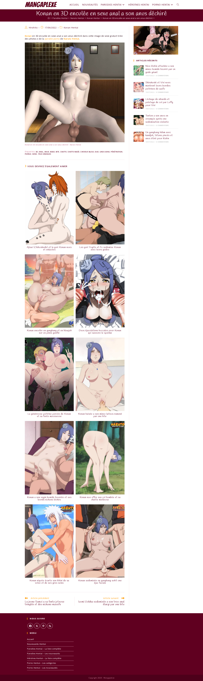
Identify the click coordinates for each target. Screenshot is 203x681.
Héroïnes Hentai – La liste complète (44, 658)
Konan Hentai (71, 27)
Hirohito (33, 27)
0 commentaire (162, 75)
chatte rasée (74, 152)
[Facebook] (30, 626)
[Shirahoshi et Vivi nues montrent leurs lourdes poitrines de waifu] (139, 87)
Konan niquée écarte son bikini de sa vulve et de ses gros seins (49, 581)
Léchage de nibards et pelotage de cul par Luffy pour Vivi (159, 102)
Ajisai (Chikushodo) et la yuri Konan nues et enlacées (49, 248)
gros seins (105, 152)
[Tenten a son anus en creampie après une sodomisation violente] (139, 120)
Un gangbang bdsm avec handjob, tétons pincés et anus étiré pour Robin (159, 135)
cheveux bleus (87, 152)
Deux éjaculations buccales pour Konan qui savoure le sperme (100, 331)
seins (34, 154)
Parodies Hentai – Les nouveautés (43, 653)
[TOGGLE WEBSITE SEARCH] (177, 4)
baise (52, 152)
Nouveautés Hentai (36, 644)
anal (41, 152)
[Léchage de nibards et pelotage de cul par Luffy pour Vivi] (139, 104)
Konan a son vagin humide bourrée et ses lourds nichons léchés (49, 498)
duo (97, 152)
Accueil (30, 639)
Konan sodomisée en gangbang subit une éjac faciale (100, 581)
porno (28, 154)
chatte (63, 152)
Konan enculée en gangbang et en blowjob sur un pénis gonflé (49, 331)
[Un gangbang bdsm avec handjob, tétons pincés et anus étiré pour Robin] (139, 137)
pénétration (116, 152)
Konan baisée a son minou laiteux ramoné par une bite (100, 415)
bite (57, 152)
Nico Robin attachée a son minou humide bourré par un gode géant (160, 69)
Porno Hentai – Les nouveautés (42, 667)
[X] (37, 626)
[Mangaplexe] (49, 18)
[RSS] (50, 626)
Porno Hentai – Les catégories (41, 663)
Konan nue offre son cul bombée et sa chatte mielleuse (100, 498)
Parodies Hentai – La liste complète (44, 648)
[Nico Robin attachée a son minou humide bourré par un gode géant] (139, 70)
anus (46, 152)
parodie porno (52, 38)
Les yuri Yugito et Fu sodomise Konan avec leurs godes (100, 248)
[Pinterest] (43, 626)
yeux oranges (44, 154)
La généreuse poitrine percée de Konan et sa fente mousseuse (49, 415)
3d (37, 152)
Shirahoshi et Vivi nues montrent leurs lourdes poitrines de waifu (157, 85)
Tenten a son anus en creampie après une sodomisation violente (157, 119)
